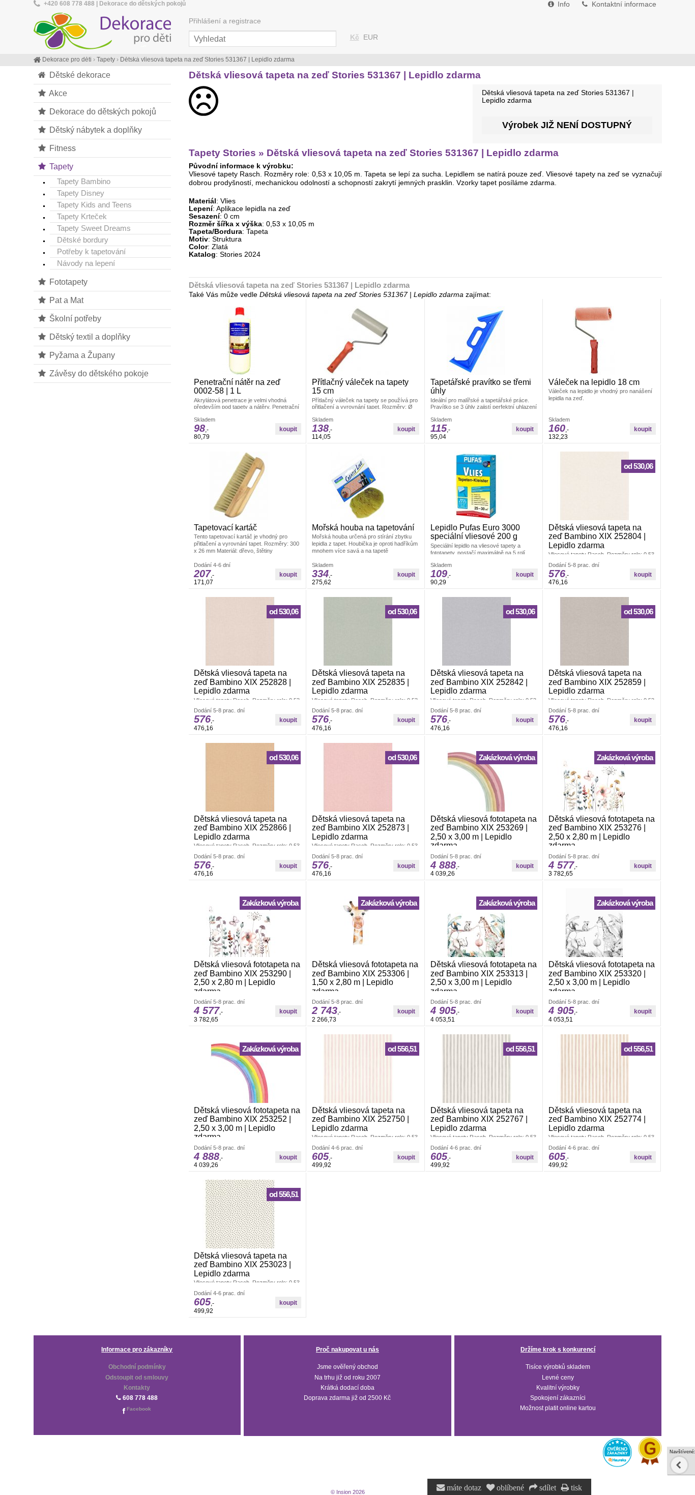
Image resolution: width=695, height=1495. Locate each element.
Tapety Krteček (82, 216)
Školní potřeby (74, 318)
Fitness (61, 148)
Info (563, 4)
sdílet (546, 1488)
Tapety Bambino (83, 181)
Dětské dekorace (78, 74)
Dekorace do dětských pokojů (101, 111)
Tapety (60, 166)
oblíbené (509, 1488)
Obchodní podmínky (137, 1366)
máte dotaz (463, 1488)
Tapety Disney (80, 193)
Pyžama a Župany (81, 355)
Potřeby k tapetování (91, 251)
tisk (575, 1488)
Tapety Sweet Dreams (94, 228)
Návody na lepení (86, 263)
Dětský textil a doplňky (88, 336)
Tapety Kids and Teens (94, 204)
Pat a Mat (65, 300)
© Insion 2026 (348, 1492)
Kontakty (137, 1387)
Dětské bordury (82, 239)
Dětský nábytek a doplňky (94, 129)
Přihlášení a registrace (225, 21)
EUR (370, 37)
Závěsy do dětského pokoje (98, 373)
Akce (57, 93)
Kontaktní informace (623, 4)
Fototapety (67, 281)
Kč (354, 37)
